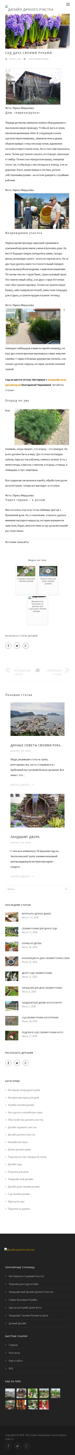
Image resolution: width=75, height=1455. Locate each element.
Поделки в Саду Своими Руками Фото (42, 1032)
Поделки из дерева (19, 1208)
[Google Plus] (26, 646)
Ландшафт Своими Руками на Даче (28, 1315)
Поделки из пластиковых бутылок (27, 1157)
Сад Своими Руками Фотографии (40, 1017)
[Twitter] (17, 646)
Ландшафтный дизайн (20, 1179)
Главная (13, 1345)
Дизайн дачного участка (21, 1134)
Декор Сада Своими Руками (37, 973)
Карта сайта (15, 1360)
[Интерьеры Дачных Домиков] (21, 1404)
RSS (11, 1368)
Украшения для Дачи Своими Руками (42, 987)
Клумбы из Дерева (32, 943)
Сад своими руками (38, 59)
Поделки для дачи (18, 1171)
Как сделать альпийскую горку (25, 1112)
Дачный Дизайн (17, 1323)
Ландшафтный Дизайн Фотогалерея (42, 1002)
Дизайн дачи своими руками (24, 1186)
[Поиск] (66, 889)
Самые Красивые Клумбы (23, 1299)
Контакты (14, 1352)
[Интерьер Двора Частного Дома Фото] (33, 1404)
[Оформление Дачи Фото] (44, 1393)
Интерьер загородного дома (24, 1090)
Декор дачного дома (19, 1149)
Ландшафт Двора (25, 837)
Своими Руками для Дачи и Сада (39, 928)
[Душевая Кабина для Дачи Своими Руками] (44, 1404)
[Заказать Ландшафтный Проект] (55, 1393)
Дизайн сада (15, 1164)
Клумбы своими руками (21, 1105)
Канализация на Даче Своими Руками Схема (46, 958)
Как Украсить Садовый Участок (26, 1276)
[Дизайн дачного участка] (29, 7)
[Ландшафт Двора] (37, 810)
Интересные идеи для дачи (23, 1097)
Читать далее (19, 785)
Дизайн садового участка (22, 1127)
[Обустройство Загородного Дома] (10, 1404)
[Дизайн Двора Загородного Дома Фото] (33, 1393)
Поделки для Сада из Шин (24, 1284)
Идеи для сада (16, 1201)
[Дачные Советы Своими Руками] (37, 718)
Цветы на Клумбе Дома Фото (25, 1307)
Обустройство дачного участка (25, 1119)
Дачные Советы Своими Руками (37, 745)
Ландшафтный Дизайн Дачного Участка (31, 1292)
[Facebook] (8, 646)
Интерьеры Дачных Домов (36, 913)
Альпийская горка (18, 1142)
